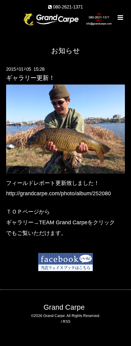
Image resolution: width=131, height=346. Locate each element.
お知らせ (65, 51)
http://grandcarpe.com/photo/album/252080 (58, 193)
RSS (66, 321)
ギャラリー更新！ (30, 77)
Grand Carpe (64, 307)
